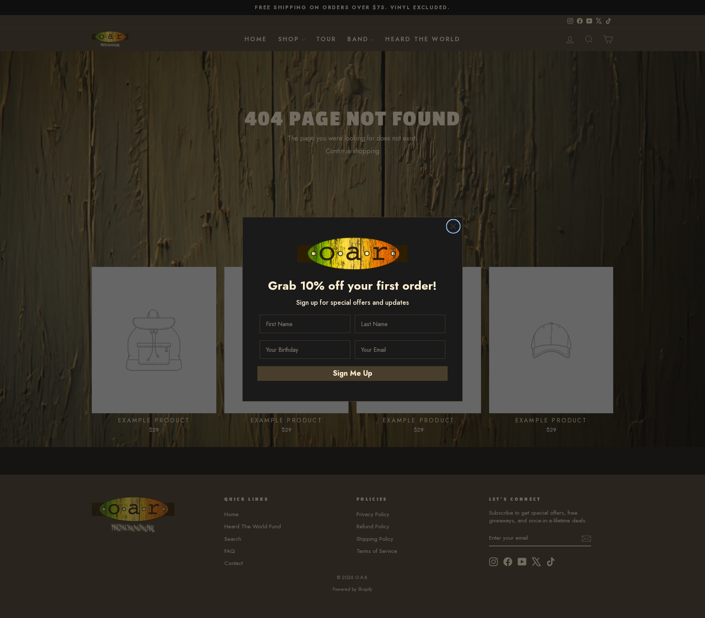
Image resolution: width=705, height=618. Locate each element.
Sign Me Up (352, 373)
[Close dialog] (453, 226)
